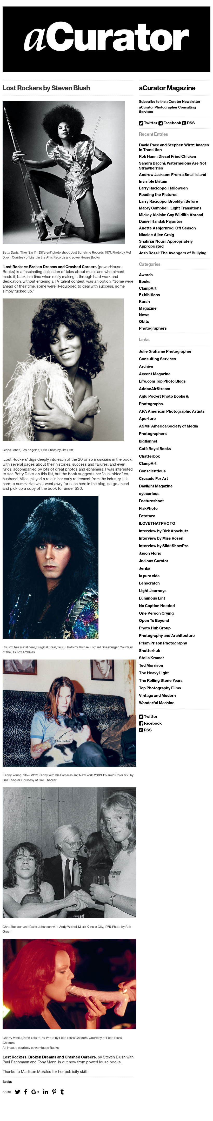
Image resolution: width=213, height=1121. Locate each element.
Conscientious (152, 471)
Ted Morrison (151, 665)
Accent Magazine (155, 374)
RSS (190, 123)
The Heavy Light (154, 673)
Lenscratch (149, 583)
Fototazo (147, 516)
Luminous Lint (152, 598)
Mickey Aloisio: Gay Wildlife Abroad (171, 215)
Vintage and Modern (157, 695)
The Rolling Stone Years (161, 680)
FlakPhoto (148, 508)
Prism (144, 643)
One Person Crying (156, 613)
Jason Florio (150, 553)
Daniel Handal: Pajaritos (160, 221)
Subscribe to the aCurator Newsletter (169, 101)
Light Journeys (153, 590)
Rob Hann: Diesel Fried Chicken (167, 156)
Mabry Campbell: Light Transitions (170, 208)
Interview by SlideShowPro (164, 545)
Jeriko (144, 568)
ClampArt (148, 288)
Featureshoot (151, 501)
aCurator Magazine (167, 88)
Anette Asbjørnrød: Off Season (167, 228)
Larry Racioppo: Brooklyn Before (168, 201)
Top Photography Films (160, 688)
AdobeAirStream (154, 388)
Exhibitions (149, 295)
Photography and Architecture (167, 635)
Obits (144, 321)
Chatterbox (149, 456)
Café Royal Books (155, 448)
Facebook (172, 123)
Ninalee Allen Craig (156, 235)
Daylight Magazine (156, 486)
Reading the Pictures (158, 194)
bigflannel (148, 441)
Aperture (147, 418)
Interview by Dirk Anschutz (163, 531)
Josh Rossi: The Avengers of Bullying (173, 253)
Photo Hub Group (155, 628)
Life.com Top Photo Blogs (162, 381)
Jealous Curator (153, 561)
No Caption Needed (157, 605)
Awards (146, 275)
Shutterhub (149, 650)
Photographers (153, 328)
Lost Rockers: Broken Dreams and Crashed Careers (50, 266)
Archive (146, 366)
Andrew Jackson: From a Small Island (172, 174)
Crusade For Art (153, 478)
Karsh (144, 301)
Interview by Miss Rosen (161, 538)
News (144, 314)
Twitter (150, 123)
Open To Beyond (154, 620)
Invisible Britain (153, 181)
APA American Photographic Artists (172, 411)
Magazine (148, 308)
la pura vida (149, 576)
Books (7, 1082)
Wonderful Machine (157, 703)
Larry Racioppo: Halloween (163, 188)
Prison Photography (168, 643)
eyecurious (149, 493)
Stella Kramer (151, 658)
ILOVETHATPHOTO (157, 523)
